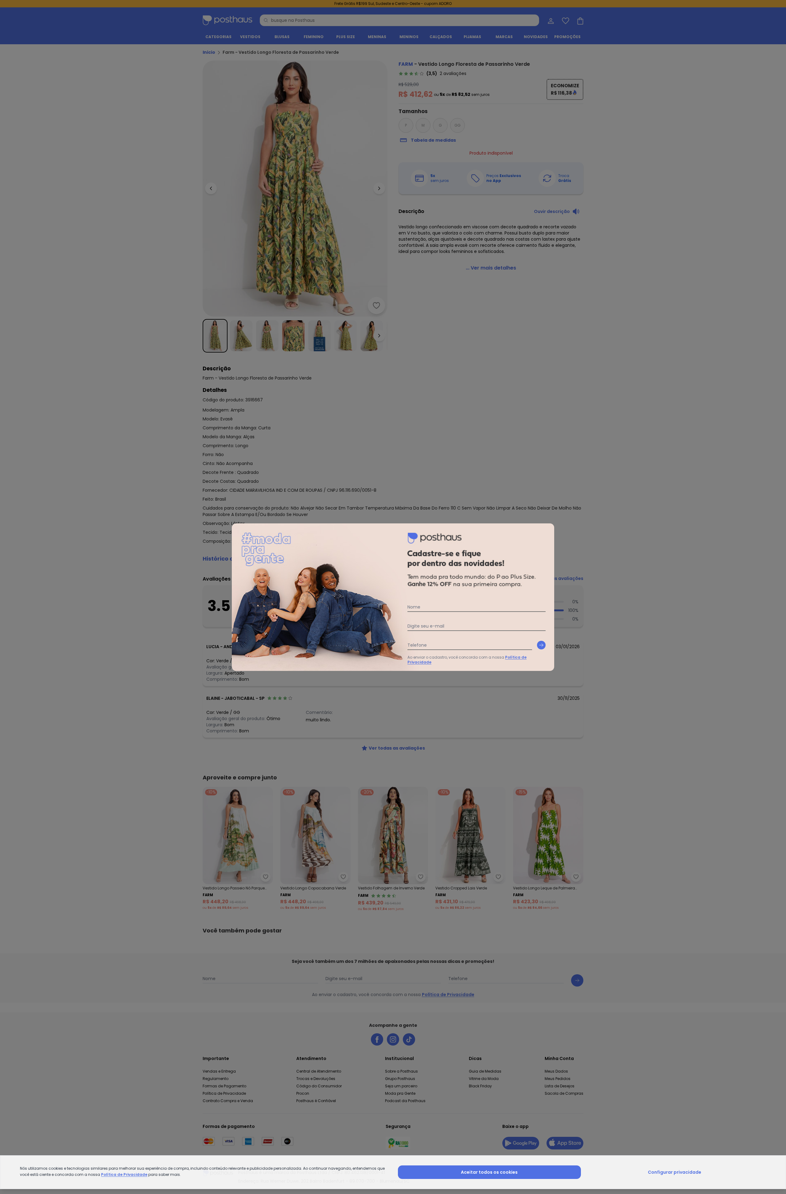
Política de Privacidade (124, 1174)
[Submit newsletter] (541, 645)
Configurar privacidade (674, 1172)
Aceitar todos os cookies (489, 1172)
